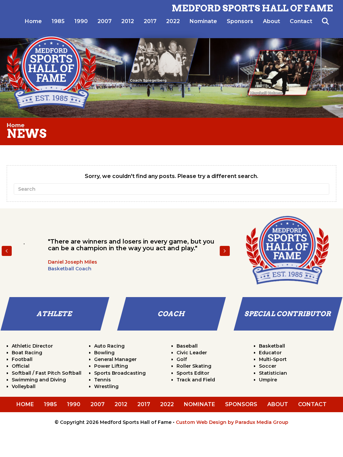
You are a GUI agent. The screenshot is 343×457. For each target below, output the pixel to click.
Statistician (273, 373)
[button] (326, 21)
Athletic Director (32, 346)
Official (20, 366)
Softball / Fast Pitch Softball (46, 373)
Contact (301, 21)
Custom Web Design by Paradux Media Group (232, 422)
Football (22, 359)
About (271, 21)
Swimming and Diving (39, 380)
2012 (127, 21)
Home (33, 21)
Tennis (102, 380)
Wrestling (106, 386)
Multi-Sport (273, 359)
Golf (182, 359)
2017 (150, 21)
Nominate (203, 21)
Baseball (187, 346)
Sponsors (240, 21)
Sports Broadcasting (120, 373)
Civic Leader (192, 353)
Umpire (268, 380)
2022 (173, 21)
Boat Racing (27, 353)
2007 (104, 21)
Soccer (267, 366)
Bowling (104, 353)
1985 (58, 21)
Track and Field (196, 380)
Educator (270, 353)
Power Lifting (111, 366)
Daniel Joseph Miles (72, 262)
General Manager (115, 359)
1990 (81, 21)
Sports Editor (193, 373)
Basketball (272, 346)
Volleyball (24, 386)
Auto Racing (109, 346)
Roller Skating (194, 366)
